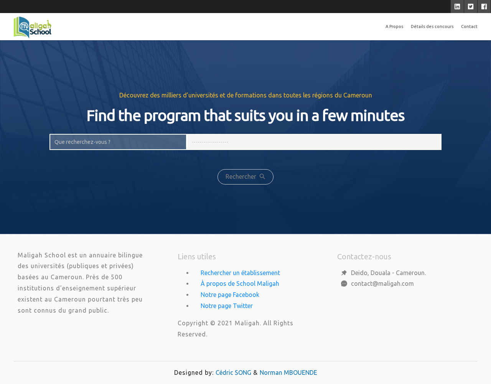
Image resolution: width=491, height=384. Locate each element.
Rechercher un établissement (240, 272)
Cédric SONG (233, 372)
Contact (469, 26)
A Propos (394, 26)
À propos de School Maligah (240, 283)
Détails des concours (432, 26)
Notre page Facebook (230, 294)
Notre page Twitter (227, 305)
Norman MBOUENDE (288, 372)
